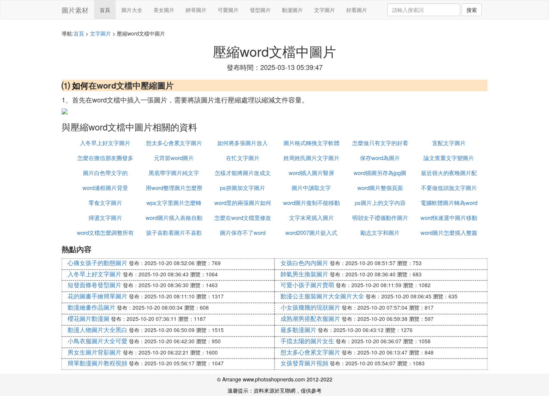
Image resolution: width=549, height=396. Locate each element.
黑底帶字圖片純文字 (174, 172)
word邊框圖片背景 (105, 187)
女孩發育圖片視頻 (304, 363)
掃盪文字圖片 (105, 217)
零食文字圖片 (105, 202)
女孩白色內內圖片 (304, 262)
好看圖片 (356, 9)
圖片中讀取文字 (311, 187)
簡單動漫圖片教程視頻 (97, 363)
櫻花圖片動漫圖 (88, 318)
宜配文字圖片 (449, 143)
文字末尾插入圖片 (311, 217)
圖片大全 (131, 9)
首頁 (105, 9)
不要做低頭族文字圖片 (449, 187)
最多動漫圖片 (298, 329)
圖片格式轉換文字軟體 (311, 143)
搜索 (471, 9)
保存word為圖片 (380, 158)
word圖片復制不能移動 (311, 202)
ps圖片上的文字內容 (380, 202)
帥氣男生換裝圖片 (304, 274)
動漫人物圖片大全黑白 (97, 329)
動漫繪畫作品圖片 (91, 307)
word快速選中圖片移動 (449, 217)
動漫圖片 (292, 9)
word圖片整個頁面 (380, 187)
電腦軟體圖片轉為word (449, 202)
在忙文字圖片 (243, 158)
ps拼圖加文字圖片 (242, 187)
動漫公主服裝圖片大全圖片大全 (322, 296)
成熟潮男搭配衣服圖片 (310, 318)
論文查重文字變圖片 (449, 158)
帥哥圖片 (196, 9)
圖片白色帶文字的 (105, 172)
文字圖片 (324, 9)
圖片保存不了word (243, 232)
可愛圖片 (228, 9)
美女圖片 (163, 9)
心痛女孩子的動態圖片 (97, 262)
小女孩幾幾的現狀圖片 (310, 307)
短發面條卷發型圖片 (94, 284)
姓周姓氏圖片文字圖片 (311, 158)
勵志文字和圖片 (380, 232)
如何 (80, 85)
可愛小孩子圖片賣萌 (307, 284)
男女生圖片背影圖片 (94, 352)
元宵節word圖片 (174, 158)
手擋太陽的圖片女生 (307, 341)
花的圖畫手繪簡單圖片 (97, 296)
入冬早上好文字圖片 (105, 143)
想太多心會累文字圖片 (174, 143)
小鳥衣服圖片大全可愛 (97, 341)
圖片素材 (75, 10)
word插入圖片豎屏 (311, 172)
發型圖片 (260, 9)
